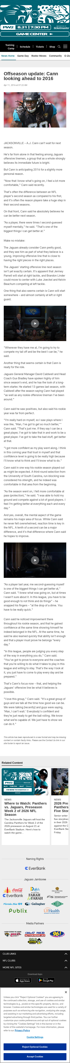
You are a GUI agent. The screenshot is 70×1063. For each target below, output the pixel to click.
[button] (35, 323)
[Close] (66, 992)
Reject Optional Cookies (35, 1046)
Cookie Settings (35, 1037)
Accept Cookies (35, 1056)
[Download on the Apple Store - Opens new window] (23, 981)
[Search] (59, 46)
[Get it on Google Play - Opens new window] (46, 982)
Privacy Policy (22, 1030)
